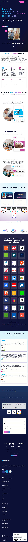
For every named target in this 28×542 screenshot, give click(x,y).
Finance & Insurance (4, 520)
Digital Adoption (4, 514)
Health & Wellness (4, 511)
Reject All (20, 539)
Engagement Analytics (5, 486)
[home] (5, 1)
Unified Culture (4, 510)
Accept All (16, 539)
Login (3, 499)
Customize (24, 539)
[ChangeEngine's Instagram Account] (4, 535)
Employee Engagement (5, 508)
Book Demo (21, 1)
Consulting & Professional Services (6, 519)
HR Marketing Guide (4, 493)
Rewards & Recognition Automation (7, 482)
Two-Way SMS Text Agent (5, 484)
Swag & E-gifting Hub (5, 485)
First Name (5, 419)
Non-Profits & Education (5, 523)
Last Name (5, 423)
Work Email (5, 426)
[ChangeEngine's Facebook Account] (2, 535)
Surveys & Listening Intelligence (6, 488)
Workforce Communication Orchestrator (7, 478)
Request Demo (5, 26)
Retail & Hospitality (4, 524)
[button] (25, 2)
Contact (3, 498)
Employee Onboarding (5, 503)
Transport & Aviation (5, 527)
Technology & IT (4, 526)
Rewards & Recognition (5, 504)
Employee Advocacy (5, 507)
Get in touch (5, 324)
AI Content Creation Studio (5, 481)
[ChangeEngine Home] (6, 460)
